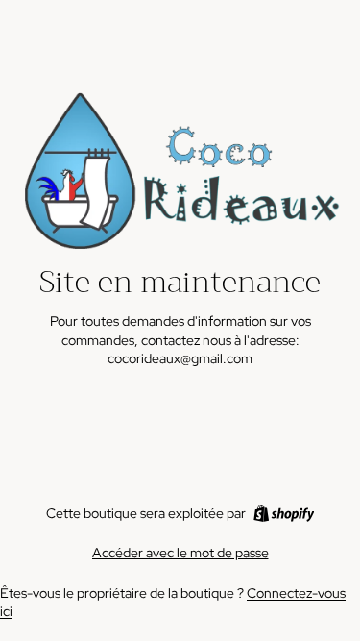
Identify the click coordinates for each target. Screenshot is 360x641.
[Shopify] (283, 513)
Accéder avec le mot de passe (180, 552)
